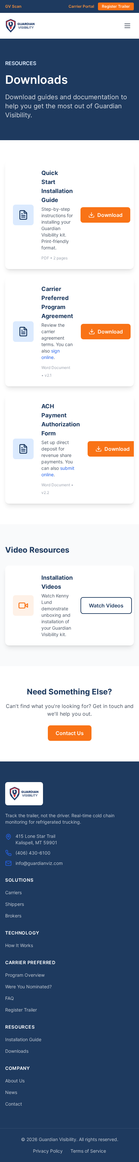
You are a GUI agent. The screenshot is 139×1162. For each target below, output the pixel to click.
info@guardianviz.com (39, 863)
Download (110, 215)
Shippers (14, 904)
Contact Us (70, 733)
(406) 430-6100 (33, 853)
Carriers (13, 892)
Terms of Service (88, 1151)
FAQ (9, 998)
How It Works (19, 945)
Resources (20, 1027)
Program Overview (25, 975)
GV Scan (13, 6)
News (11, 1092)
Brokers (13, 915)
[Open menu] (127, 25)
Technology (22, 932)
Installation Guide (23, 1039)
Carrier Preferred (30, 962)
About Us (15, 1080)
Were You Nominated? (28, 986)
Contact (13, 1104)
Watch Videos (106, 605)
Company (17, 1068)
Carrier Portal (81, 6)
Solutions (19, 880)
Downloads (16, 1051)
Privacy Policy (48, 1151)
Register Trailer (116, 6)
